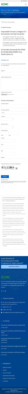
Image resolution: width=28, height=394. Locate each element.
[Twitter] (3, 291)
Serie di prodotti (7, 372)
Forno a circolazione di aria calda (8, 244)
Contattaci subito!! (14, 266)
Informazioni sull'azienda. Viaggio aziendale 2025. (13, 346)
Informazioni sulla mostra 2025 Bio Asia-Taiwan (13, 352)
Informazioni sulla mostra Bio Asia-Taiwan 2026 (13, 325)
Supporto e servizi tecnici (9, 378)
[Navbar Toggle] (25, 4)
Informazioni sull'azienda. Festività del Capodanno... (11, 339)
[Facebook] (1, 291)
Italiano (25, 1)
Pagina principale (7, 367)
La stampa (5, 381)
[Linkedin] (5, 291)
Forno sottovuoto (18, 244)
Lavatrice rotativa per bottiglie (18, 242)
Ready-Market (19, 391)
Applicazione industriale (8, 375)
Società (4, 370)
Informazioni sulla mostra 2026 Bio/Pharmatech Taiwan (13, 331)
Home (4, 14)
